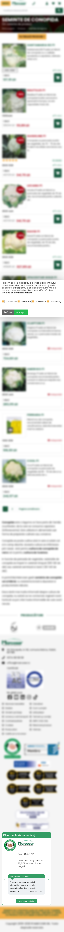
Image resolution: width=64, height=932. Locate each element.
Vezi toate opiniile (26, 901)
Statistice (26, 301)
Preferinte (41, 301)
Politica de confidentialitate (17, 292)
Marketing (56, 301)
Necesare (11, 301)
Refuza (8, 312)
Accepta (21, 312)
